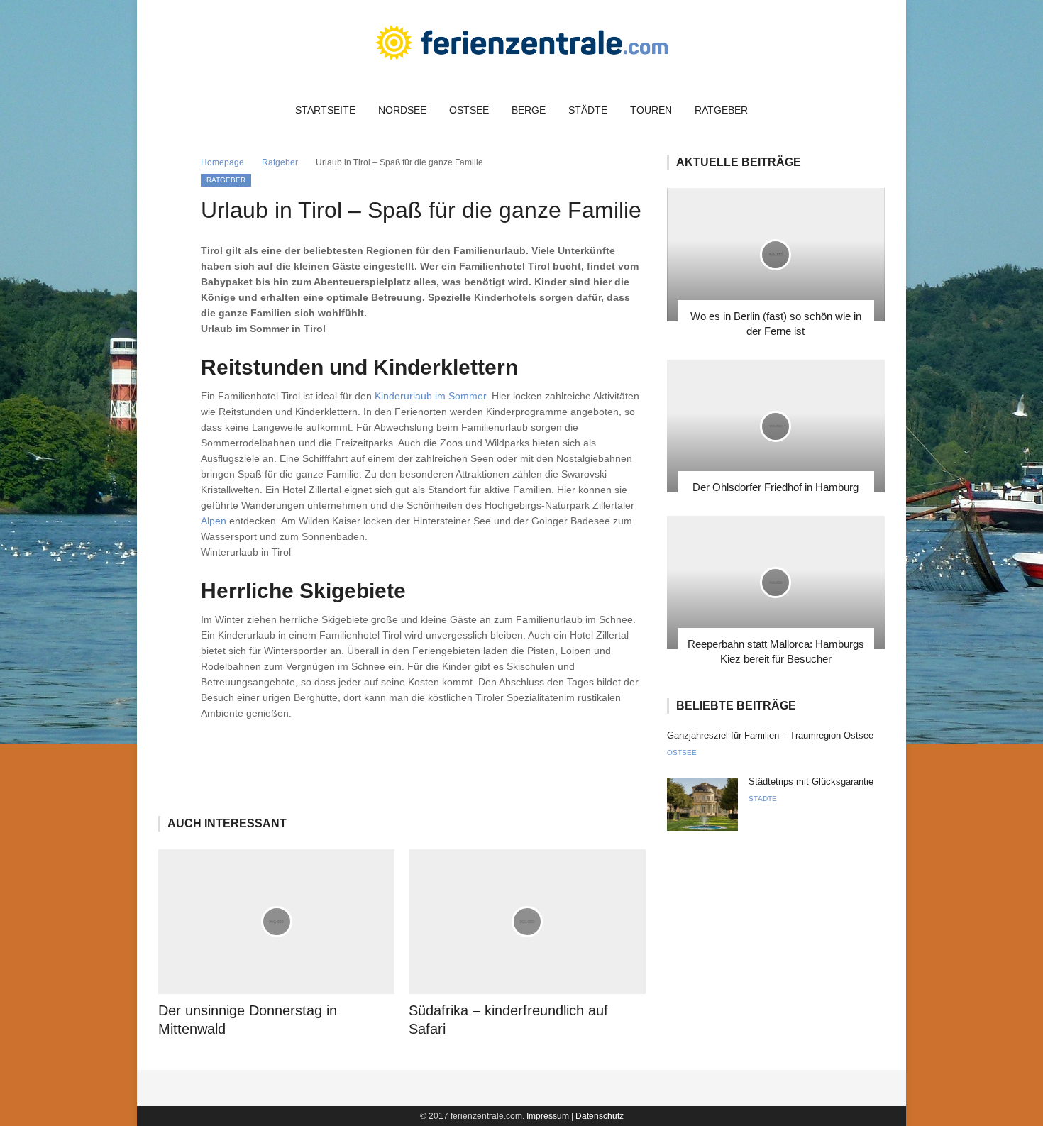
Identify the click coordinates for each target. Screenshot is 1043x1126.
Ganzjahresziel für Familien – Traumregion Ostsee (770, 735)
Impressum (547, 1116)
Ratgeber (721, 110)
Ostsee (469, 110)
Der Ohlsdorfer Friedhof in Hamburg (775, 487)
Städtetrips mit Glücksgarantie (811, 781)
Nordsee (402, 110)
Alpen (213, 520)
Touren (651, 110)
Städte (587, 110)
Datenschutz (599, 1116)
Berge (529, 110)
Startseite (325, 110)
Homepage (222, 162)
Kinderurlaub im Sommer (430, 396)
